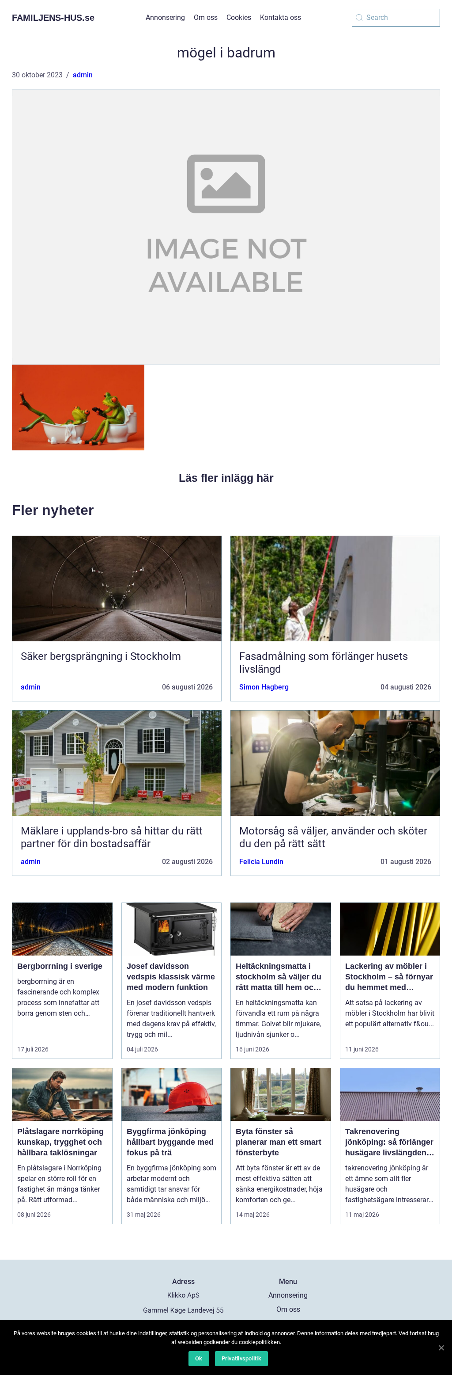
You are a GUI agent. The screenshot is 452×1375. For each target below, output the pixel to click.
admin (83, 75)
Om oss (206, 17)
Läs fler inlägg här (226, 478)
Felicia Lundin (261, 861)
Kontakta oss (280, 17)
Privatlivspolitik (241, 1358)
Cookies (238, 17)
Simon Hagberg (264, 687)
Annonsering (165, 17)
